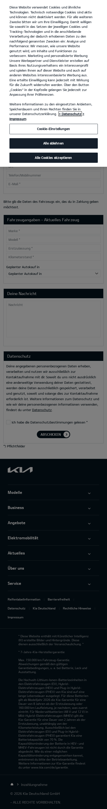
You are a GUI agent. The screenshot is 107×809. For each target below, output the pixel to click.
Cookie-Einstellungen (53, 129)
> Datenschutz (70, 114)
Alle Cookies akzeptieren (53, 158)
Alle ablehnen (53, 143)
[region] (53, 83)
